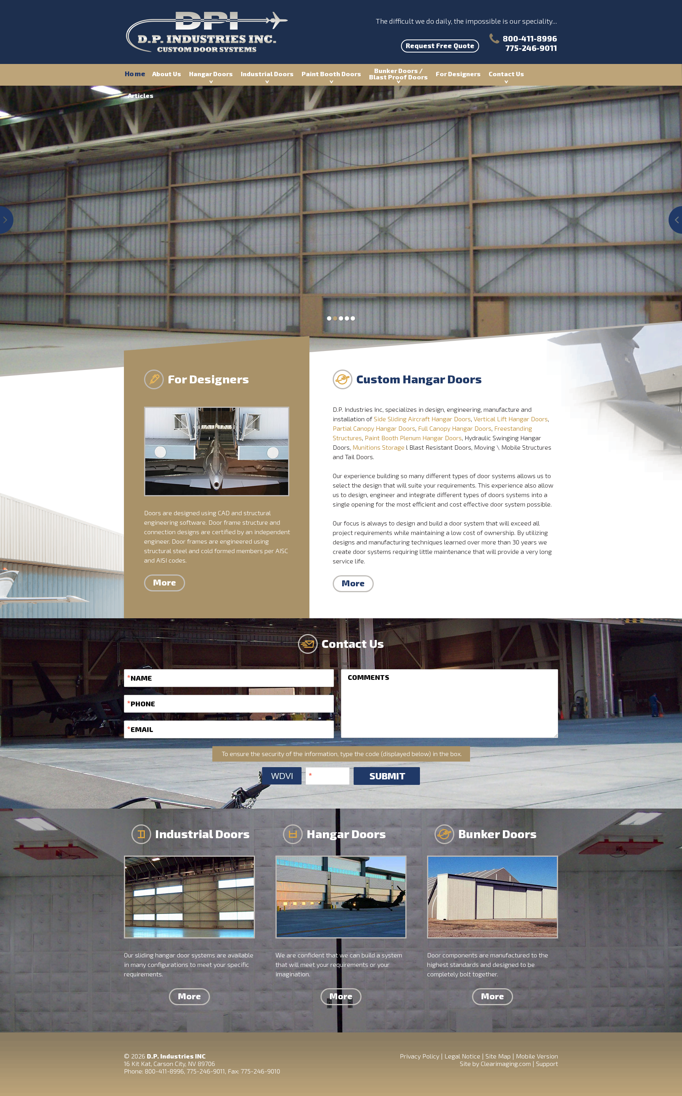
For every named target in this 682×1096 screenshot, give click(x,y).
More (164, 582)
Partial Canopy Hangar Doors (374, 428)
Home (135, 73)
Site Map (498, 1056)
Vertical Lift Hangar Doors (511, 418)
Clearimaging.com (506, 1063)
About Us (166, 73)
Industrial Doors (267, 73)
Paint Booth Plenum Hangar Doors (413, 437)
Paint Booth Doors (331, 73)
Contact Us (506, 73)
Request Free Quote (440, 45)
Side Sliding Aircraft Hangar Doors (422, 418)
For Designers (458, 73)
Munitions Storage (378, 447)
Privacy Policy (419, 1056)
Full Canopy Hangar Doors (454, 428)
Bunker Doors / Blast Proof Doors (398, 74)
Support (547, 1063)
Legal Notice (462, 1056)
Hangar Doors (211, 73)
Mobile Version (537, 1056)
